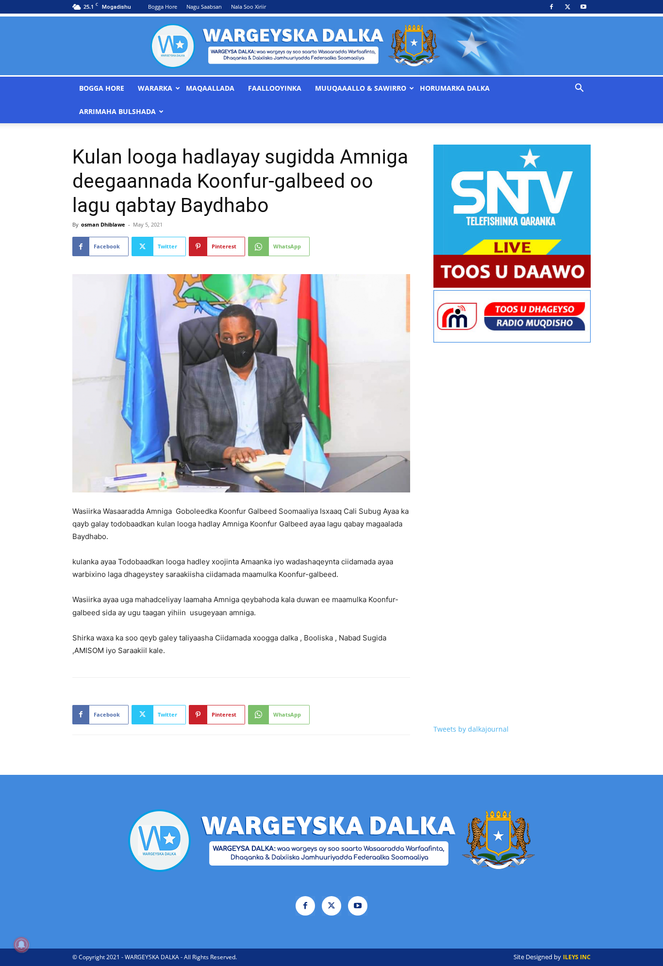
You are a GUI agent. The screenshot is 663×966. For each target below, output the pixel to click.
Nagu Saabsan (204, 6)
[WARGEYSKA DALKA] (331, 45)
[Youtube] (583, 7)
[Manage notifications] (21, 944)
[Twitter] (567, 7)
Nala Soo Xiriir (248, 6)
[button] (579, 89)
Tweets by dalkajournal (471, 729)
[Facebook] (551, 7)
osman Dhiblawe (103, 224)
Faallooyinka (274, 88)
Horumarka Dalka (455, 88)
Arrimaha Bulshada (117, 111)
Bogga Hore (162, 6)
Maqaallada (210, 88)
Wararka (155, 88)
